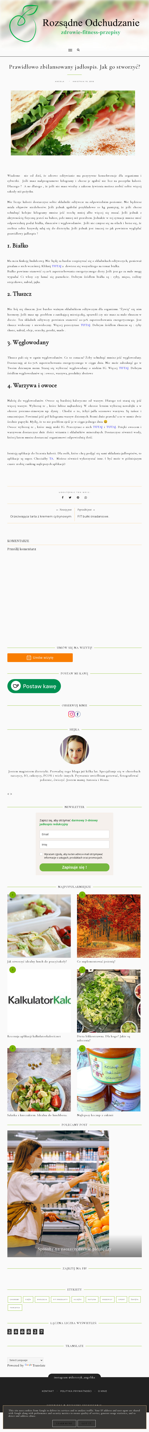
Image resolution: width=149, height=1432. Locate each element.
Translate (39, 1365)
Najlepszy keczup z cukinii (95, 1115)
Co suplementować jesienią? (96, 961)
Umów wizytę (43, 657)
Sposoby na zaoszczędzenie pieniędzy (75, 1248)
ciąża (28, 1299)
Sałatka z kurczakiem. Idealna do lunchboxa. (37, 1115)
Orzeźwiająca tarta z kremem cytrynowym (41, 516)
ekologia (42, 1299)
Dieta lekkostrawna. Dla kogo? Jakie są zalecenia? (103, 1038)
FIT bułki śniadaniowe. (93, 516)
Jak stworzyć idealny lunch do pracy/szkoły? (37, 961)
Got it (87, 1423)
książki (78, 1299)
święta (135, 1299)
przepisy (107, 1299)
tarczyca (15, 1308)
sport (121, 1299)
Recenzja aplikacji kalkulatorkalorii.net (34, 1036)
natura (92, 1299)
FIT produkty (60, 1299)
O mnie (102, 1391)
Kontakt (48, 1391)
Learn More (64, 1423)
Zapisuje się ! (74, 867)
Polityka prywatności (76, 1391)
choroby (14, 1299)
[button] (38, 47)
